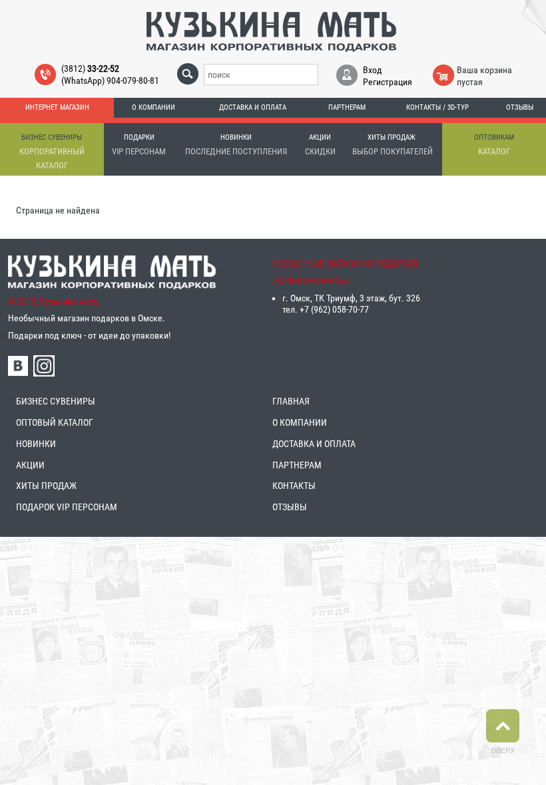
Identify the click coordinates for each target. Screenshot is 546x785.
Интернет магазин (57, 107)
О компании (153, 107)
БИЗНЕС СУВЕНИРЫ (55, 401)
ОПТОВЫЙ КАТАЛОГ (54, 422)
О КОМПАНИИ (299, 422)
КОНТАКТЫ (294, 485)
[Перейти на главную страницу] (271, 31)
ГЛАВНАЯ (291, 401)
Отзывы (519, 107)
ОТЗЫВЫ (289, 507)
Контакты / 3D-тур (437, 107)
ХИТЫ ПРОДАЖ (46, 485)
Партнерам (347, 107)
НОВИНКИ (36, 443)
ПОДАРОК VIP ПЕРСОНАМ (66, 507)
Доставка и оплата (252, 107)
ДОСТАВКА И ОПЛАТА (314, 443)
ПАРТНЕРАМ (297, 465)
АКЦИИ (30, 465)
